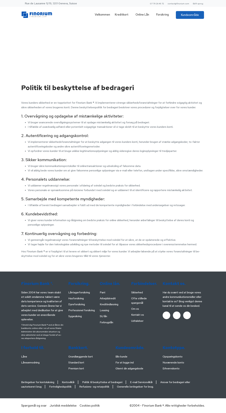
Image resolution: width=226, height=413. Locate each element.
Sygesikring (75, 316)
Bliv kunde (121, 356)
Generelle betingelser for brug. (135, 386)
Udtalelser (137, 321)
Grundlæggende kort (80, 356)
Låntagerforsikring (79, 292)
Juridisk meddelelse (63, 405)
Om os (135, 309)
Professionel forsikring (81, 310)
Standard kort (76, 362)
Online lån (142, 14)
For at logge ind (124, 362)
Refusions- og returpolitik (94, 386)
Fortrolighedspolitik (60, 386)
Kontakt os (137, 314)
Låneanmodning (30, 362)
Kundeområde (190, 15)
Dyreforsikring (76, 304)
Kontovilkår (68, 382)
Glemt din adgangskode (129, 368)
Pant (102, 292)
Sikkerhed (137, 292)
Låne (24, 356)
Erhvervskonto (171, 368)
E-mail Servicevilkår (141, 382)
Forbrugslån (106, 322)
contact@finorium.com (178, 3)
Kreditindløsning (109, 304)
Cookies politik (90, 405)
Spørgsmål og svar (34, 405)
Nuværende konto (173, 362)
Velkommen (102, 14)
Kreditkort (121, 14)
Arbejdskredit (108, 298)
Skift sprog (198, 3)
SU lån (103, 316)
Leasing (104, 310)
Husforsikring (76, 298)
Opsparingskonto (172, 356)
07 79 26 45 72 (157, 3)
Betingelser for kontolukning (37, 382)
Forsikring (162, 14)
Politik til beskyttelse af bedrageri (102, 382)
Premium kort (76, 368)
